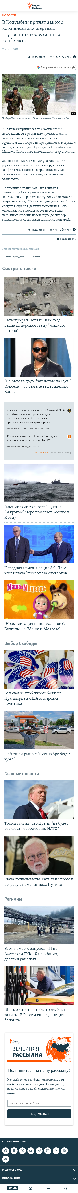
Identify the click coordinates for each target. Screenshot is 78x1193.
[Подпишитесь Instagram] (47, 1150)
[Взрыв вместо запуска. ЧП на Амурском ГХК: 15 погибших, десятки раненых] (39, 925)
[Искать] (65, 1188)
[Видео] (48, 1188)
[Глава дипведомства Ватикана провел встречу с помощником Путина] (39, 855)
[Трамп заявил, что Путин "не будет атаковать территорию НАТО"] (39, 799)
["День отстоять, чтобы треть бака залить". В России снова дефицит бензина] (39, 985)
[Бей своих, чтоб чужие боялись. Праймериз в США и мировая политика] (39, 669)
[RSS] (56, 1150)
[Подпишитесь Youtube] (30, 1150)
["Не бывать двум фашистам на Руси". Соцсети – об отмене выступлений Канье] (39, 357)
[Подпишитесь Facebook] (14, 1150)
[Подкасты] (64, 1150)
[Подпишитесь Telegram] (39, 1150)
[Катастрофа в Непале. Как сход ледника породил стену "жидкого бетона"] (39, 296)
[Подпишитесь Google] (5, 1150)
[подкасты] (30, 1188)
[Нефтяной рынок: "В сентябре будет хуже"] (39, 730)
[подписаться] (5, 1159)
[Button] (36, 57)
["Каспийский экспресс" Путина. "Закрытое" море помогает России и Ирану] (39, 483)
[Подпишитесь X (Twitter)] (22, 1150)
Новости (9, 15)
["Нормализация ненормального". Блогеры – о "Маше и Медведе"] (39, 599)
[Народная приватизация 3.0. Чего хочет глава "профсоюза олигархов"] (39, 544)
